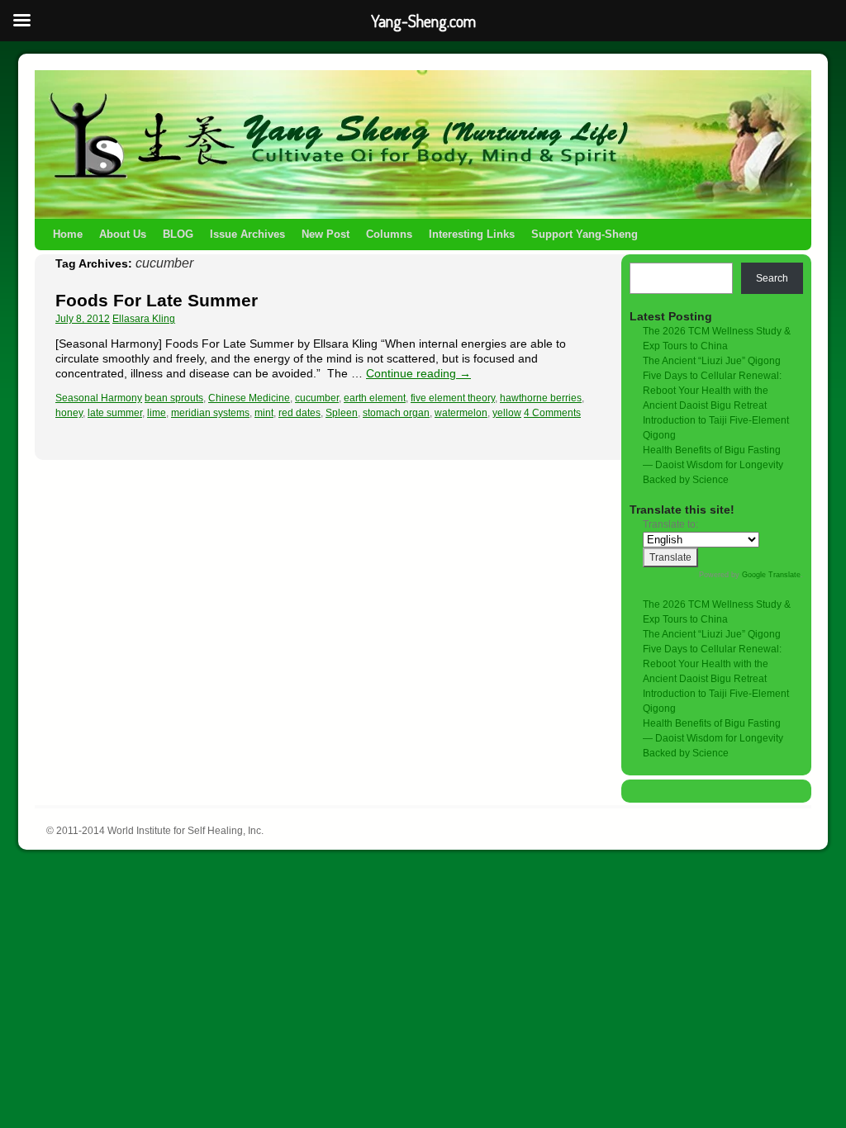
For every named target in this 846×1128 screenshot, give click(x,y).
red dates (299, 413)
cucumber (317, 398)
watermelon (461, 413)
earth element (375, 398)
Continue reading (418, 373)
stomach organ (396, 413)
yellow (506, 413)
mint (263, 413)
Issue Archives (247, 234)
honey (69, 413)
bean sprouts (174, 398)
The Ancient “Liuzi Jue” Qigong (712, 361)
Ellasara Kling (143, 319)
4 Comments (552, 413)
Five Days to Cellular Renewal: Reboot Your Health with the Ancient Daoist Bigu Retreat (712, 390)
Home (68, 234)
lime (156, 413)
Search (772, 278)
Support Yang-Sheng (584, 234)
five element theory (453, 398)
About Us (122, 234)
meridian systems (210, 413)
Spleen (342, 413)
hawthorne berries (541, 398)
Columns (389, 234)
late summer (115, 413)
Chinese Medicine (249, 398)
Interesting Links (472, 234)
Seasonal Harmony (98, 398)
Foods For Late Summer (156, 300)
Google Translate (771, 575)
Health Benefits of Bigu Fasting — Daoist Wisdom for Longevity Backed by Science (713, 465)
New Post (325, 234)
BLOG (178, 234)
